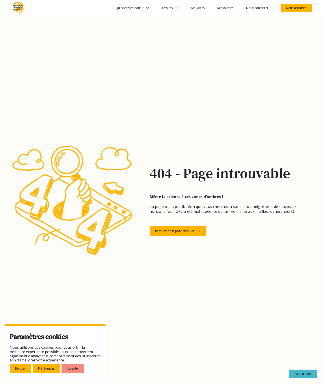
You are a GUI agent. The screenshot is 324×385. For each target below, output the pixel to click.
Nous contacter (257, 7)
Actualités (198, 7)
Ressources (225, 7)
